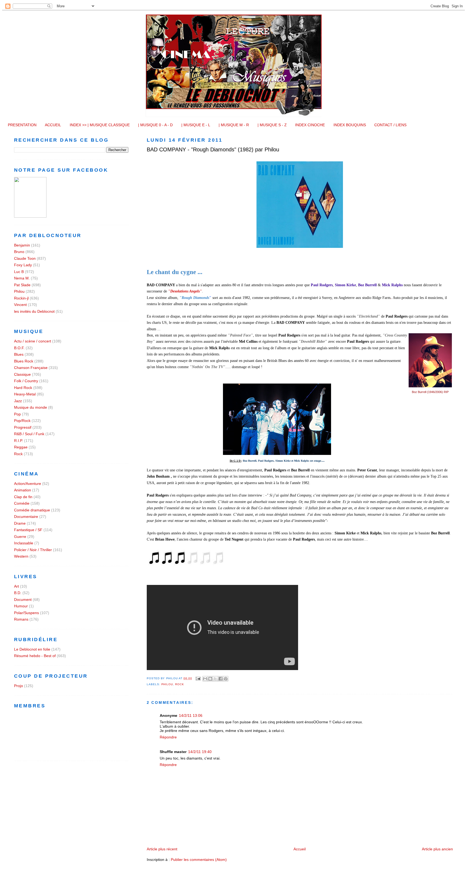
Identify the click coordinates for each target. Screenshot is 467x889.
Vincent (20, 304)
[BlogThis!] (210, 678)
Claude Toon (25, 258)
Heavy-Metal (25, 394)
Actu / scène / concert (32, 341)
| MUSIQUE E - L (195, 125)
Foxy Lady (23, 265)
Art (16, 586)
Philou (167, 684)
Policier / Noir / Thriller (33, 550)
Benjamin (22, 245)
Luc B (19, 271)
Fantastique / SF (28, 530)
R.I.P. (18, 440)
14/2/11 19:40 (200, 752)
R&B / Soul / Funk (29, 434)
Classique (22, 374)
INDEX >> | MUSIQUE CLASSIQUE (100, 125)
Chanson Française (31, 367)
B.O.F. (19, 348)
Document (23, 599)
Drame (20, 523)
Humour (21, 606)
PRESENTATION (22, 125)
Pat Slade (22, 285)
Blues (19, 354)
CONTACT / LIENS (390, 125)
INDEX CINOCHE (310, 125)
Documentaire (26, 516)
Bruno (19, 251)
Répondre (168, 737)
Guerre (20, 536)
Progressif (22, 427)
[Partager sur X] (215, 678)
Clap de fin (23, 497)
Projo (18, 686)
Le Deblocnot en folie (32, 649)
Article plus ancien (437, 849)
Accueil (299, 849)
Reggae (21, 447)
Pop (17, 414)
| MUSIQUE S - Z (272, 125)
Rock (179, 684)
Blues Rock (23, 361)
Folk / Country (26, 381)
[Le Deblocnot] (30, 216)
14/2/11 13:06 (190, 715)
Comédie (21, 503)
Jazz (18, 401)
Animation (22, 490)
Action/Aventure (27, 483)
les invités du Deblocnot (34, 311)
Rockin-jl (21, 298)
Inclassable (23, 543)
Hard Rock (23, 387)
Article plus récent (162, 849)
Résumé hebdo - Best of (35, 656)
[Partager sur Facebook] (220, 678)
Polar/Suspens (26, 613)
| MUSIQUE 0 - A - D (155, 125)
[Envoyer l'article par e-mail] (198, 678)
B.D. (17, 593)
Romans (21, 619)
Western (21, 556)
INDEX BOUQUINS (349, 125)
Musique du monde (30, 407)
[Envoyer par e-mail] (205, 678)
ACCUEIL (53, 125)
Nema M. (22, 278)
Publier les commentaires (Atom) (199, 859)
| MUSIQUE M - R (234, 125)
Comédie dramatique (32, 510)
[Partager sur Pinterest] (225, 678)
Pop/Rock (22, 420)
